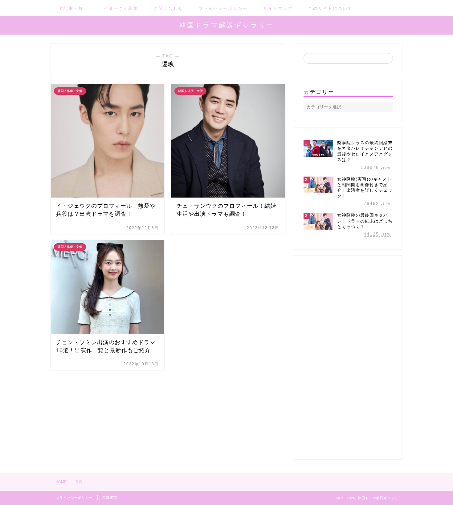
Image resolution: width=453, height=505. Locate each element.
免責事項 (109, 497)
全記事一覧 (71, 8)
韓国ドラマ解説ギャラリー (226, 25)
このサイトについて (330, 8)
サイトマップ (278, 8)
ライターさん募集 (118, 8)
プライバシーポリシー (223, 8)
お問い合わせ (168, 8)
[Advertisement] (348, 357)
